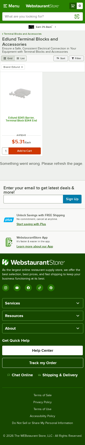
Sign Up (72, 199)
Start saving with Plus (31, 224)
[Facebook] (28, 287)
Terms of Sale (43, 395)
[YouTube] (17, 287)
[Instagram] (5, 287)
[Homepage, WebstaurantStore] (42, 5)
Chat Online (22, 375)
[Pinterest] (51, 287)
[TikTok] (39, 287)
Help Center (42, 350)
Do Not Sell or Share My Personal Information (42, 423)
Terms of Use (42, 409)
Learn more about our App (35, 246)
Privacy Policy (42, 402)
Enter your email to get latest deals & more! (38, 190)
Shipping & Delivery (60, 375)
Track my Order (42, 363)
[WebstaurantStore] (42, 262)
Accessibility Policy (42, 416)
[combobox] (42, 16)
